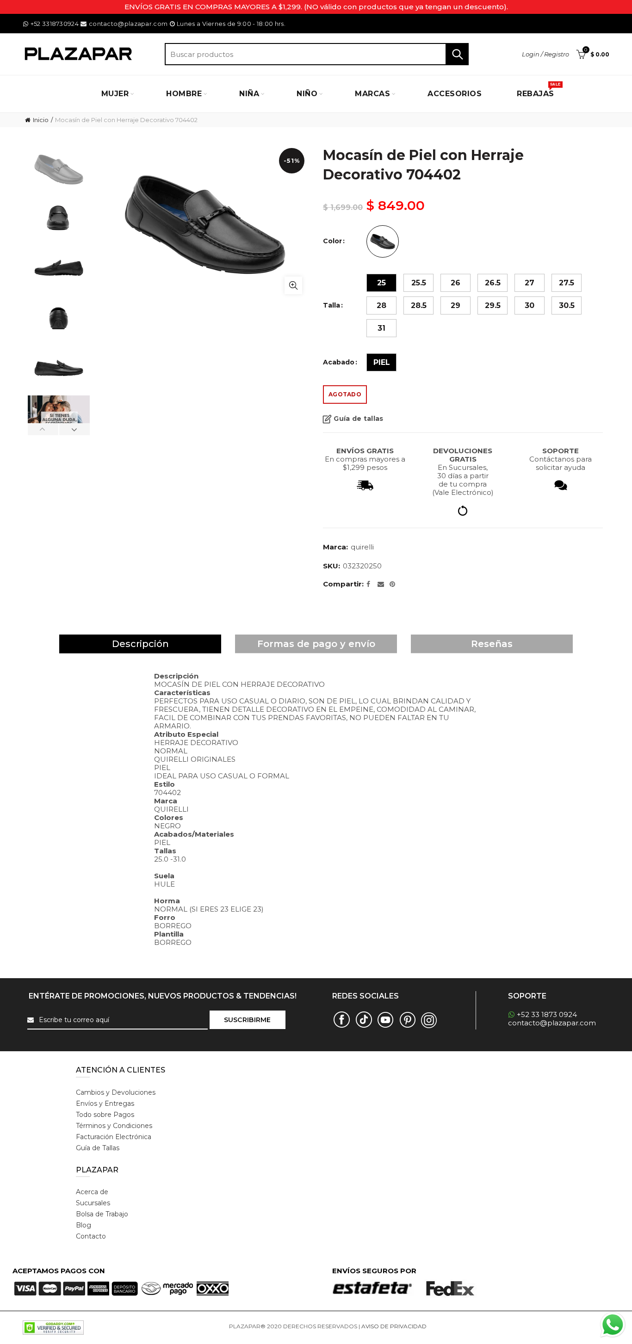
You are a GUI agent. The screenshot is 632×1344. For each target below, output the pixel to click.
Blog (83, 1225)
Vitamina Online (450, 1326)
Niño (307, 93)
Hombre (184, 93)
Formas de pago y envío (316, 643)
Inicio (41, 119)
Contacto (91, 1236)
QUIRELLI (362, 547)
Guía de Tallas (97, 1148)
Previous (43, 429)
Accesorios (455, 93)
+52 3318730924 (55, 23)
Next (74, 429)
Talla (331, 305)
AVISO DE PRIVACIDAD (394, 1326)
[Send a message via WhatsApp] (612, 1324)
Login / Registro (545, 54)
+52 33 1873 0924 (547, 1014)
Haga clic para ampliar (293, 285)
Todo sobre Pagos (105, 1114)
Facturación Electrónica (113, 1137)
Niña (249, 93)
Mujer (115, 93)
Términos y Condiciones (114, 1126)
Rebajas (538, 90)
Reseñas (492, 643)
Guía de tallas (358, 419)
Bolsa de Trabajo (102, 1214)
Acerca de (92, 1192)
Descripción (140, 643)
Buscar (457, 54)
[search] (317, 54)
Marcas (372, 93)
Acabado (338, 362)
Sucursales (93, 1203)
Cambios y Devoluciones (115, 1092)
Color (332, 241)
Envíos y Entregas (105, 1103)
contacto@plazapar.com (128, 23)
